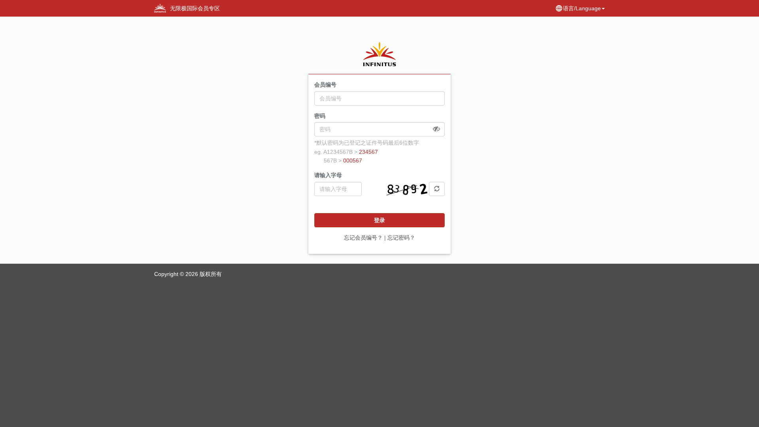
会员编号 (325, 84)
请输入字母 (328, 175)
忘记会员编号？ (363, 237)
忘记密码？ (401, 237)
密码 (319, 116)
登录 (379, 220)
